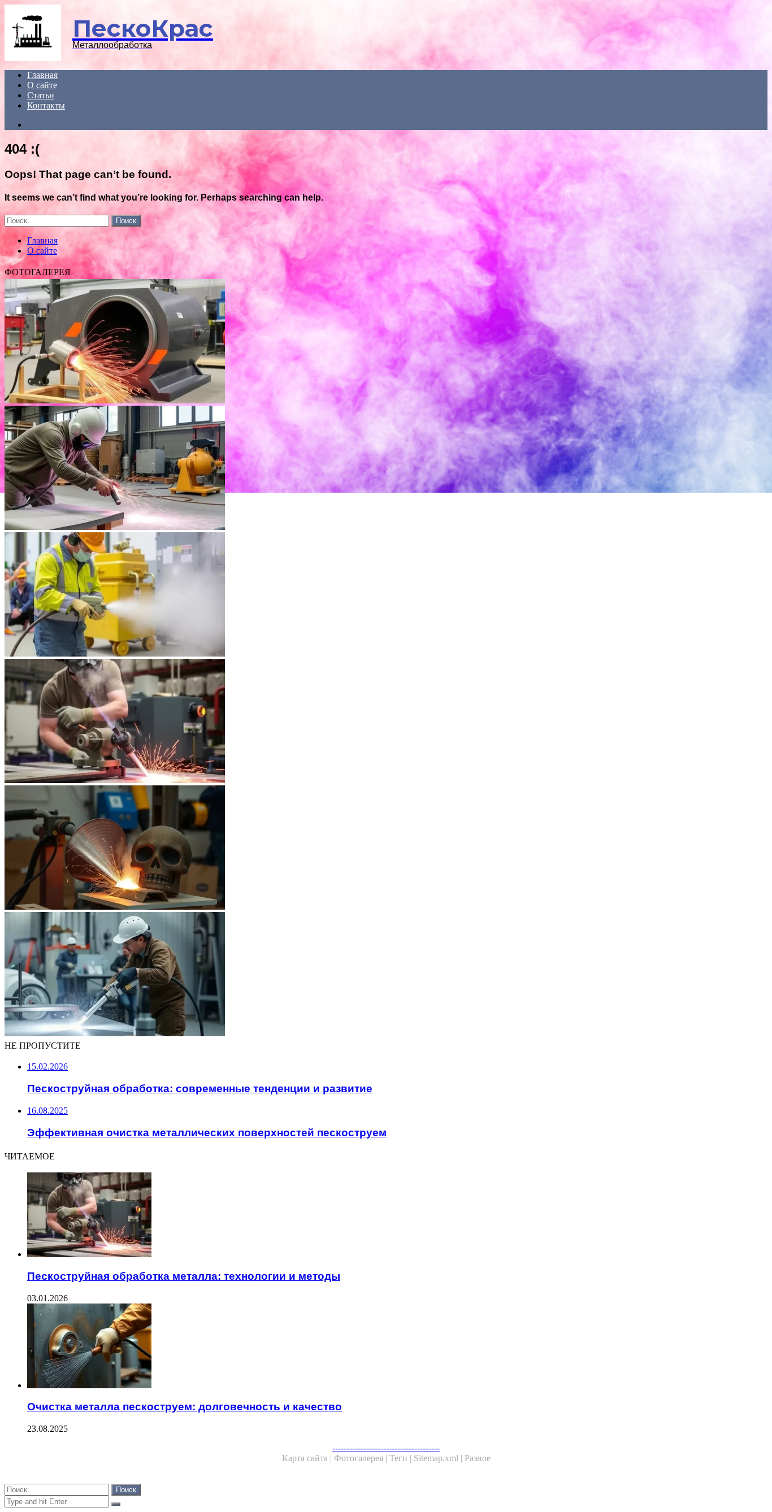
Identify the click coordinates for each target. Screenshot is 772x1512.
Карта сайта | (308, 1458)
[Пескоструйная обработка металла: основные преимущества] (344, 975)
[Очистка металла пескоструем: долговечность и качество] (355, 1347)
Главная (42, 75)
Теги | (401, 1458)
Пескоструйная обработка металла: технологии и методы (183, 1276)
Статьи (40, 95)
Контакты (46, 105)
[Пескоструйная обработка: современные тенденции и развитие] (344, 469)
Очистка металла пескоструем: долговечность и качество (184, 1407)
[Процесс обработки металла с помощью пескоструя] (344, 848)
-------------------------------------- (386, 1448)
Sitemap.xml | (439, 1458)
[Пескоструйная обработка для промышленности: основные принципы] (344, 595)
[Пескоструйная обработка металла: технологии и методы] (344, 722)
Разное (478, 1458)
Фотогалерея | (361, 1458)
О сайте (42, 85)
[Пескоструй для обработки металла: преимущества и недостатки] (344, 342)
